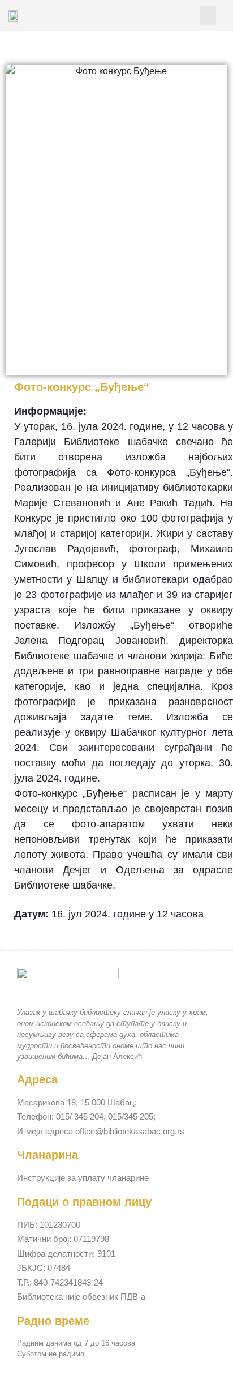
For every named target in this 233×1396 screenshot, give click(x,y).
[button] (208, 15)
